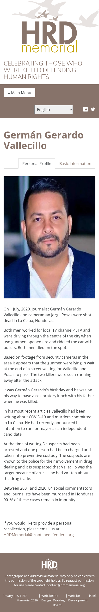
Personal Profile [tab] (36, 163)
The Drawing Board (59, 600)
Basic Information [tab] (75, 163)
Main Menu (19, 92)
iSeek (93, 595)
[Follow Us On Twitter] (93, 109)
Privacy (8, 595)
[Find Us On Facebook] (85, 109)
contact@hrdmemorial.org (66, 585)
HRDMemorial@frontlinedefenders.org (39, 534)
